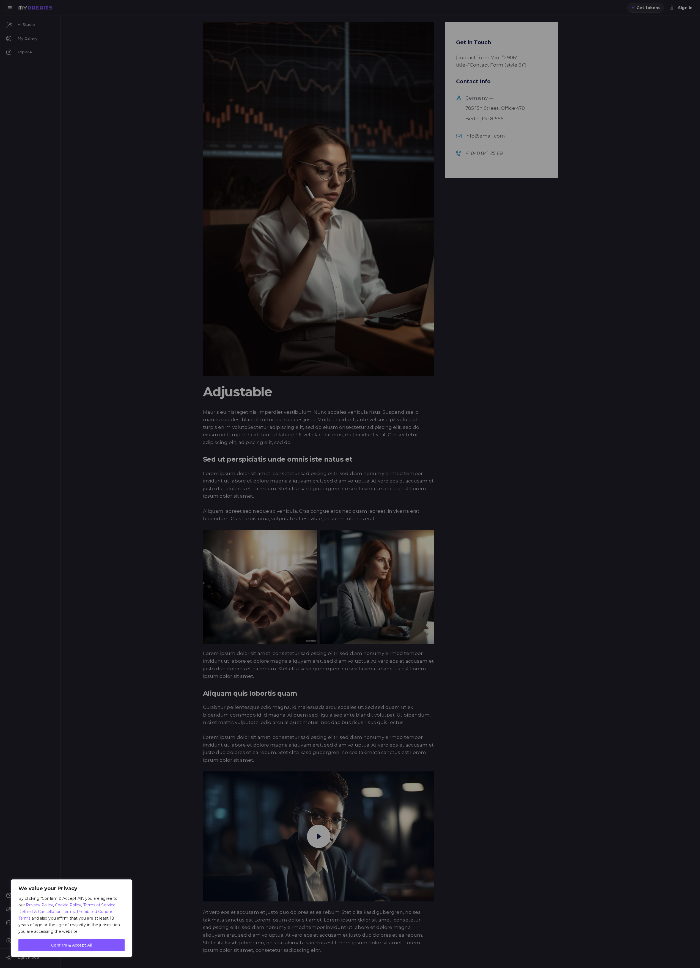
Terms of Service (99, 905)
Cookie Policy (68, 905)
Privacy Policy (39, 905)
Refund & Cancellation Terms (46, 911)
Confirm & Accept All (71, 945)
